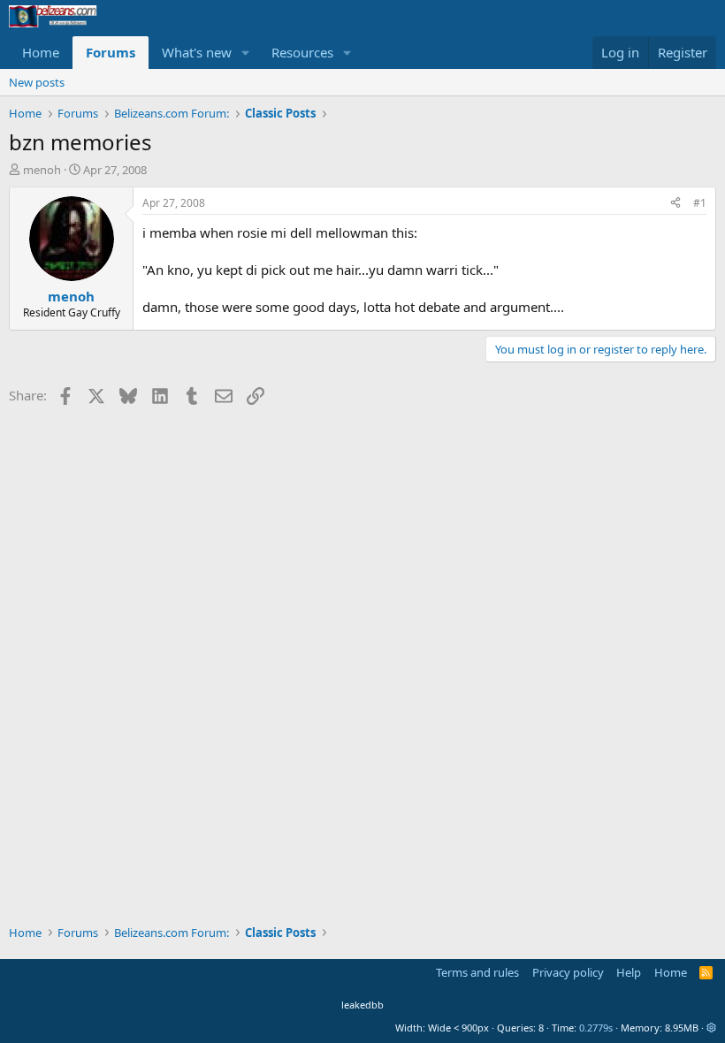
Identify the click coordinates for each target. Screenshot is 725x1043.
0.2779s (596, 1027)
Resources (302, 52)
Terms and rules (477, 972)
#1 (699, 202)
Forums (110, 52)
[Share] (675, 204)
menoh (42, 170)
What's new (197, 52)
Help (628, 972)
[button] (245, 52)
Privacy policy (568, 972)
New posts (37, 82)
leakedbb (362, 1004)
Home (40, 52)
